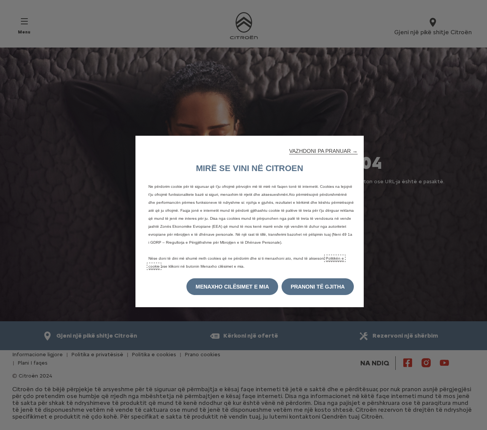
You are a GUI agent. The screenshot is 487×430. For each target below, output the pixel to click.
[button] (323, 151)
